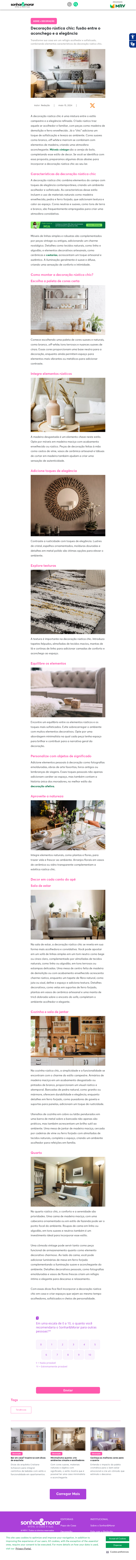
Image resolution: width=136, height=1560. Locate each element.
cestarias (51, 255)
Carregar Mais (68, 1494)
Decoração (47, 21)
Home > (37, 21)
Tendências (21, 1410)
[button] (117, 1552)
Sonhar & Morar (22, 4)
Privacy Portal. (23, 1549)
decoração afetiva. (43, 786)
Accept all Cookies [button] (117, 1539)
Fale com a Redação (101, 1531)
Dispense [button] (117, 1545)
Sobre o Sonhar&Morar (102, 1526)
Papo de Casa (68, 1526)
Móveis (59, 149)
